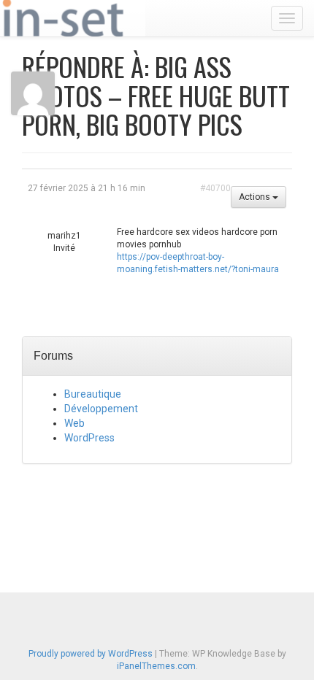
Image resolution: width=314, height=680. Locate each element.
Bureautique (92, 394)
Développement (101, 408)
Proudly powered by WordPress (90, 654)
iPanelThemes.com (156, 666)
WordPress (89, 438)
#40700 (215, 188)
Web (74, 423)
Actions (255, 197)
